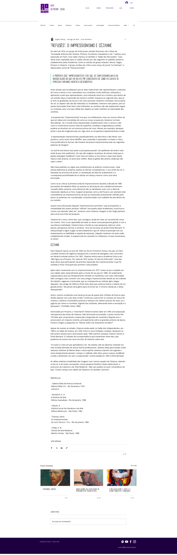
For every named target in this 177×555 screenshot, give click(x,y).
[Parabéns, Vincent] (55, 477)
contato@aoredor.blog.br (127, 547)
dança (60, 25)
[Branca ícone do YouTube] (126, 542)
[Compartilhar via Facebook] (52, 448)
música (52, 25)
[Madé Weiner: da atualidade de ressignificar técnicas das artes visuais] (88, 477)
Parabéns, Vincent (49, 489)
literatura (68, 25)
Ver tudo (134, 465)
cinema (77, 25)
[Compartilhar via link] (67, 448)
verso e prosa (88, 25)
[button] (134, 25)
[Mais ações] (125, 39)
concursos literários (114, 25)
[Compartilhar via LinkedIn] (62, 448)
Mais (125, 25)
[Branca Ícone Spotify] (122, 542)
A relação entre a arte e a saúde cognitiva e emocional (120, 490)
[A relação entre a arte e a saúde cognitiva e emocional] (122, 477)
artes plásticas (56, 441)
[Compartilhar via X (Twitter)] (57, 448)
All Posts (42, 25)
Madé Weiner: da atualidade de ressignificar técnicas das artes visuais (87, 490)
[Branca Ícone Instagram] (134, 542)
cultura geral (100, 25)
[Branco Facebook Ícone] (130, 542)
